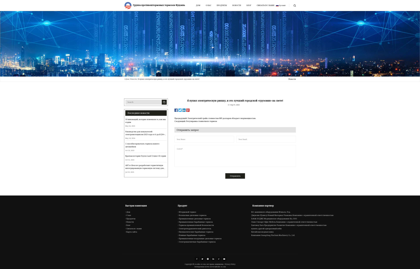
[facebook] (197, 259)
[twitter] (202, 259)
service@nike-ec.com (218, 267)
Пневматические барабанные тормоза (196, 232)
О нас (208, 5)
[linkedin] (213, 259)
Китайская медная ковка (262, 232)
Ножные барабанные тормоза (192, 235)
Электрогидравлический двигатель (195, 228)
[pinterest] (208, 259)
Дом (198, 5)
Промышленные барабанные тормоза (196, 222)
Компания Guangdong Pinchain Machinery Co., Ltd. (273, 235)
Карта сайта (131, 232)
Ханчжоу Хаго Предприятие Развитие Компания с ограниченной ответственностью (288, 225)
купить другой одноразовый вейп (266, 228)
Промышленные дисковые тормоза (195, 218)
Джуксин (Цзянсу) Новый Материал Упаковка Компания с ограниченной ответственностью (292, 215)
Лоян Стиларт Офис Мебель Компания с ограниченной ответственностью (284, 222)
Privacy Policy (230, 264)
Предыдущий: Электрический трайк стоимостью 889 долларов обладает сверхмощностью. (215, 118)
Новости (236, 5)
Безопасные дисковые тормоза (192, 215)
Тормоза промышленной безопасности (196, 225)
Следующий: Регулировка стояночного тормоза (195, 121)
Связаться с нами (265, 5)
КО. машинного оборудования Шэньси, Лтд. (270, 212)
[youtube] (224, 259)
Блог (249, 5)
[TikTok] (219, 259)
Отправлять (235, 176)
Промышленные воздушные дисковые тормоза (200, 238)
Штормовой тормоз (187, 212)
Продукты (222, 5)
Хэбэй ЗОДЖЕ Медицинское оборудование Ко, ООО (274, 218)
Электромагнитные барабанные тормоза (197, 242)
